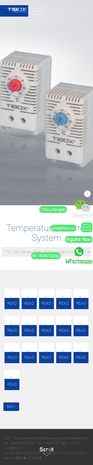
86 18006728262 (46, 255)
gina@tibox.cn (63, 228)
